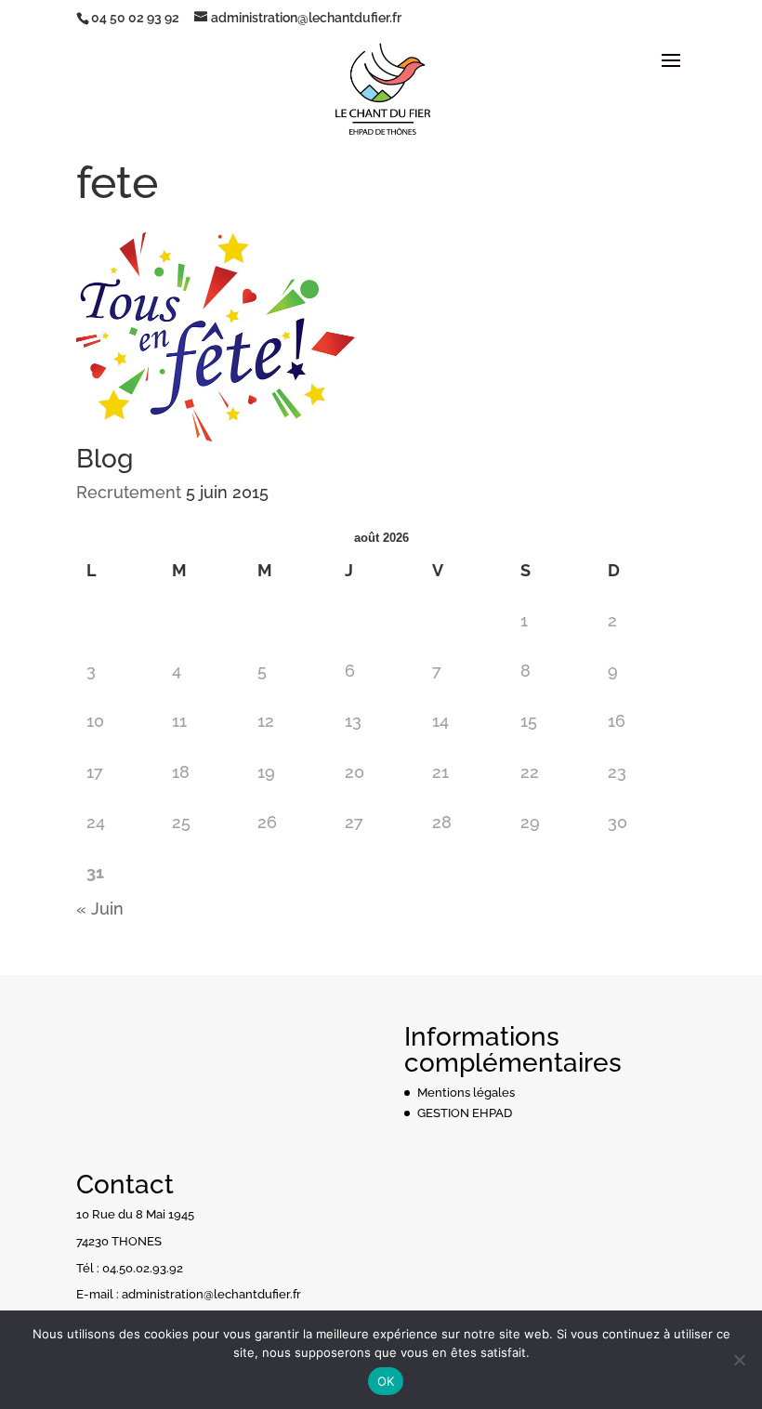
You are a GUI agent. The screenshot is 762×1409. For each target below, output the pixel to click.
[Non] (738, 1359)
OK (386, 1381)
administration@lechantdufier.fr (211, 1294)
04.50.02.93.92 (142, 1268)
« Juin (100, 908)
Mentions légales (466, 1093)
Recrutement (128, 492)
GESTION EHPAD (464, 1113)
